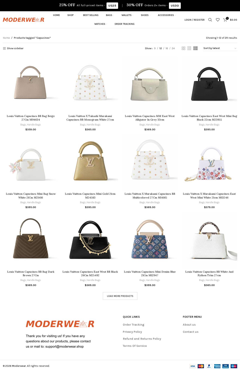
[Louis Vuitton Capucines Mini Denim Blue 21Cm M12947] (150, 240)
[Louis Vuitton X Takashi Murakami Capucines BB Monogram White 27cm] (90, 85)
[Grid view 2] (183, 48)
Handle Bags (34, 124)
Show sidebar (15, 48)
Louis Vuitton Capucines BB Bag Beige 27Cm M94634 (31, 117)
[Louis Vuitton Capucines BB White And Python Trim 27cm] (209, 240)
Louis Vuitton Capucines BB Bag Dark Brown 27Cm (30, 273)
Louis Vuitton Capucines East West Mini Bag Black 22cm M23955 (209, 117)
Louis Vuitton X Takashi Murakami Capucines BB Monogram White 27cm (90, 117)
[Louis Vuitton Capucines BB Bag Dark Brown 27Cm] (31, 240)
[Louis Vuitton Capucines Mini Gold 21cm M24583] (90, 163)
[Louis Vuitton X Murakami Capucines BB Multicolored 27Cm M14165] (150, 163)
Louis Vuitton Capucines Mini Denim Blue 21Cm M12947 (150, 273)
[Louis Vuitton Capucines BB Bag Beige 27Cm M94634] (31, 85)
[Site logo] (23, 19)
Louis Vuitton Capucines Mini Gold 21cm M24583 (90, 195)
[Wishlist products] (217, 19)
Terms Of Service (135, 346)
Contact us (191, 332)
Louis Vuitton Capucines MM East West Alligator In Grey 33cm (150, 117)
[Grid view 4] (195, 48)
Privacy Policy (132, 332)
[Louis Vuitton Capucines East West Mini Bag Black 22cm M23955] (209, 85)
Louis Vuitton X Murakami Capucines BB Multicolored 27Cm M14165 (149, 195)
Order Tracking (133, 324)
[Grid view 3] (189, 48)
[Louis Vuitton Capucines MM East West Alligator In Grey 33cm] (150, 85)
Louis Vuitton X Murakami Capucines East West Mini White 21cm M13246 (209, 195)
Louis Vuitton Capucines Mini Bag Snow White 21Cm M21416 (31, 195)
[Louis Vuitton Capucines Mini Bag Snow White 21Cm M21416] (31, 163)
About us (189, 324)
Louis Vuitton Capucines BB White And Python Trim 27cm (209, 273)
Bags (23, 124)
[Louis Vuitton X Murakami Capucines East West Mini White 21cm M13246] (209, 163)
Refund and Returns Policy (142, 338)
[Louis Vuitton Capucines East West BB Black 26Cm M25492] (90, 240)
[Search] (210, 19)
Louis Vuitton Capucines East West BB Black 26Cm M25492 (90, 273)
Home (6, 37)
